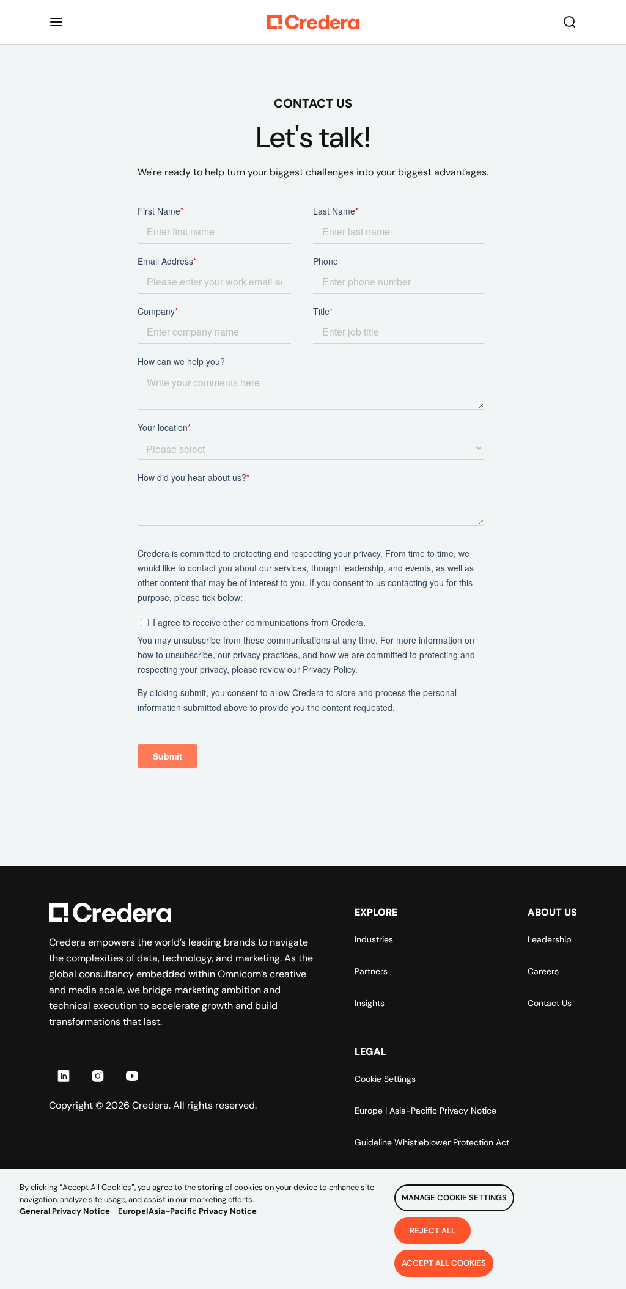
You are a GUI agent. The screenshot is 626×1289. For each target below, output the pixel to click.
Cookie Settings (385, 1078)
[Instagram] (97, 1075)
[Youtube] (132, 1075)
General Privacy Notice (65, 1211)
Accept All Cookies (444, 1263)
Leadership (550, 939)
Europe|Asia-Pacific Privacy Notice (187, 1211)
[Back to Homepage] (313, 22)
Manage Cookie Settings (454, 1197)
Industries (374, 939)
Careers (543, 971)
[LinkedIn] (63, 1075)
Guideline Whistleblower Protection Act (432, 1142)
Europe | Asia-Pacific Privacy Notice (425, 1110)
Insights (370, 1002)
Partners (371, 971)
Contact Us (550, 1002)
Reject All (432, 1230)
